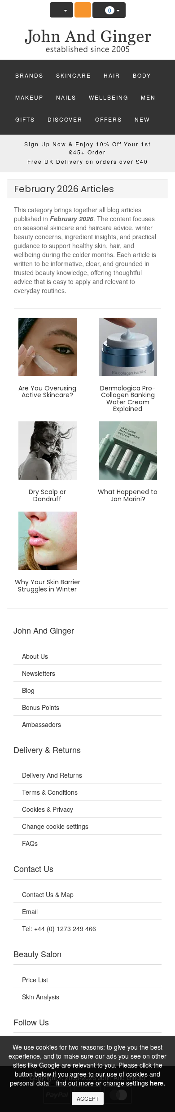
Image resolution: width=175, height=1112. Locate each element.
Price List (35, 979)
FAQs (30, 843)
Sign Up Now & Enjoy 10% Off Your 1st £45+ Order (87, 147)
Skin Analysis (40, 996)
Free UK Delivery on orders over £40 (87, 161)
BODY (142, 75)
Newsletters (38, 673)
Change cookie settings (55, 826)
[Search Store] (82, 10)
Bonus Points (40, 707)
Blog (28, 690)
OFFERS (108, 119)
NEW (142, 119)
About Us (35, 656)
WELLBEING (108, 97)
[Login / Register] (61, 10)
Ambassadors (41, 724)
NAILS (66, 97)
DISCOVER (65, 119)
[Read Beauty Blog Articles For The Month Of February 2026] (87, 37)
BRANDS (29, 75)
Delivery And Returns (52, 775)
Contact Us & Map (48, 894)
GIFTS (25, 119)
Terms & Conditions (50, 792)
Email (30, 911)
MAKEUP (29, 97)
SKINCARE (73, 75)
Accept (88, 1098)
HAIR (112, 75)
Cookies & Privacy (47, 809)
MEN (148, 97)
